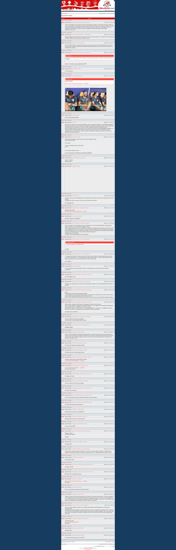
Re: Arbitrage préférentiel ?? (75, 166)
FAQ (106, 10)
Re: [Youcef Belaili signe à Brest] (76, 75)
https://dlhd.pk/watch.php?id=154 (71, 522)
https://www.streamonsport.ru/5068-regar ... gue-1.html (76, 211)
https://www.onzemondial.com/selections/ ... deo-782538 (77, 83)
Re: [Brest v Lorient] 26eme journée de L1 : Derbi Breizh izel (81, 34)
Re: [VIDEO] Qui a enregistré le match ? (77, 409)
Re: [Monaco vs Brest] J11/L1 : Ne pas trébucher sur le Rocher (81, 274)
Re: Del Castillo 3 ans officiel (75, 68)
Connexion (66, 10)
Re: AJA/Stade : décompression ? (76, 478)
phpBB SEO (88, 549)
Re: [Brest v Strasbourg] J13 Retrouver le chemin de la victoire (81, 373)
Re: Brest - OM (73, 122)
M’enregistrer (71, 10)
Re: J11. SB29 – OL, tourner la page (77, 457)
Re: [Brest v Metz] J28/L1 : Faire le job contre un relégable (80, 316)
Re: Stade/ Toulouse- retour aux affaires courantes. (79, 365)
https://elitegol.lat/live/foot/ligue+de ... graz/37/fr (74, 360)
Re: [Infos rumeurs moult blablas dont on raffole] (79, 423)
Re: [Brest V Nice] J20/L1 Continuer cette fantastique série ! (80, 281)
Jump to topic (69, 20)
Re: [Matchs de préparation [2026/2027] (77, 535)
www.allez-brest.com (86, 547)
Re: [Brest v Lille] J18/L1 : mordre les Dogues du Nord (80, 207)
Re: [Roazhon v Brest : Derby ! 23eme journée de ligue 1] (80, 22)
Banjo (63, 22)
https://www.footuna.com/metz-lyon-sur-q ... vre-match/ (76, 481)
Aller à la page (107, 541)
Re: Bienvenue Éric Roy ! (75, 195)
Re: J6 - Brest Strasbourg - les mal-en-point (78, 157)
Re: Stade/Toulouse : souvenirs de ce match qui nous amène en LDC (82, 464)
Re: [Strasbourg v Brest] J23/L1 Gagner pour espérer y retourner (81, 402)
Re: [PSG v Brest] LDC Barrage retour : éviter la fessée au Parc (81, 395)
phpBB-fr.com (90, 548)
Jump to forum (64, 20)
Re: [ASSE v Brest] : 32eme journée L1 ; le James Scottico (80, 52)
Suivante (113, 541)
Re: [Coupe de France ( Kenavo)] (76, 216)
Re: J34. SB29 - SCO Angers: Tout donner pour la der (80, 518)
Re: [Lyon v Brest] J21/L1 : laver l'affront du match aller (80, 223)
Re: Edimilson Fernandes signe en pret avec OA (79, 416)
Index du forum (64, 13)
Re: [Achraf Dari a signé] (75, 115)
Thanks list (111, 10)
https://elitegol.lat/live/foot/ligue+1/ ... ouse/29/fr (74, 367)
